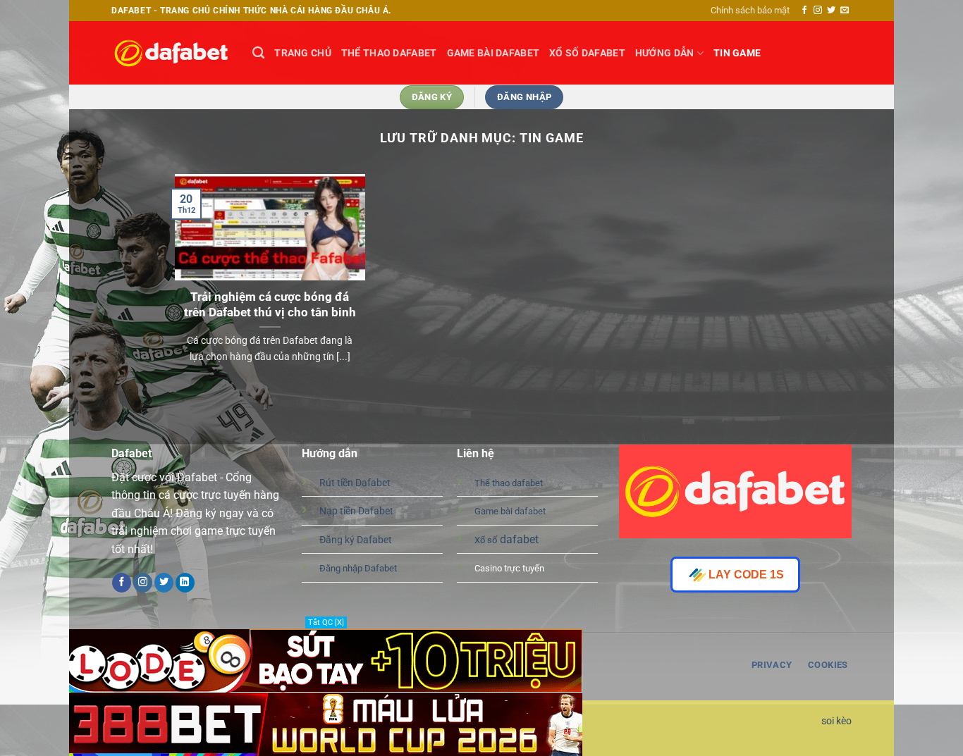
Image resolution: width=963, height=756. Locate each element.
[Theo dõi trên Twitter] (831, 11)
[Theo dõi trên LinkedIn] (185, 583)
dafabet (506, 539)
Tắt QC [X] (326, 622)
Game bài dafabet (493, 53)
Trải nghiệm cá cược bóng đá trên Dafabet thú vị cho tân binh (270, 304)
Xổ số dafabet (587, 53)
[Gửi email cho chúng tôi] (844, 11)
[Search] (258, 53)
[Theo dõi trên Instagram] (818, 11)
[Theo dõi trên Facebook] (804, 11)
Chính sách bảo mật (750, 10)
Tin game (737, 53)
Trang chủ (302, 53)
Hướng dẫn (664, 53)
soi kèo (836, 721)
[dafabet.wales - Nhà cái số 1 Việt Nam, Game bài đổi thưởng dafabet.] (171, 53)
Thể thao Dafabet (389, 53)
